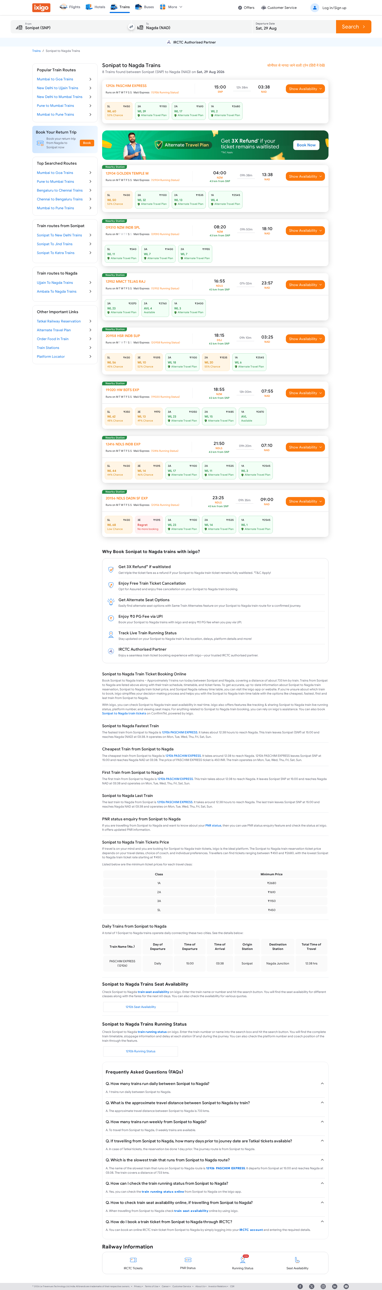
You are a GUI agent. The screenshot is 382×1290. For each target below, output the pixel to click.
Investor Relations (217, 1286)
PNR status (213, 825)
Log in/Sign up (334, 8)
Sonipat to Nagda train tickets (124, 713)
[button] (328, 7)
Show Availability (303, 89)
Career (165, 1286)
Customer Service (181, 1286)
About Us (200, 1286)
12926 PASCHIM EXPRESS (179, 732)
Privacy (137, 1286)
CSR (232, 1286)
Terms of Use (151, 1286)
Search (350, 27)
